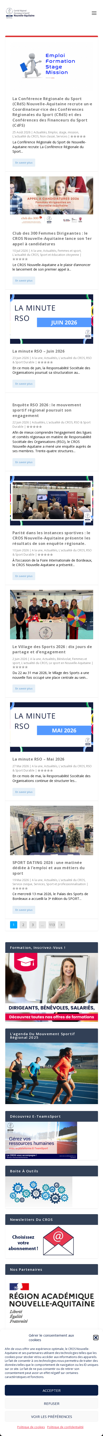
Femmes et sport (69, 251)
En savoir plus (24, 162)
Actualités (40, 132)
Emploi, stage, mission (63, 132)
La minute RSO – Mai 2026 (38, 759)
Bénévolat (64, 659)
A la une (36, 251)
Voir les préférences (51, 1416)
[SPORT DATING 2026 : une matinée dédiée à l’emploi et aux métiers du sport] (51, 830)
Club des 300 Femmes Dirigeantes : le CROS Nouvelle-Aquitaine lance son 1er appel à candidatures (52, 239)
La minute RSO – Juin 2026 (38, 351)
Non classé (47, 136)
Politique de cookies (31, 1427)
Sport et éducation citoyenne (59, 255)
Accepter (52, 1390)
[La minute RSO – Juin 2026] (51, 319)
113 (52, 924)
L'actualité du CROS (25, 136)
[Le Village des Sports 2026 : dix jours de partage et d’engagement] (51, 614)
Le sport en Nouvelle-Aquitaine (70, 663)
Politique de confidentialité (65, 1427)
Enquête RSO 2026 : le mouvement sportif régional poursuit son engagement (46, 410)
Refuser (51, 1403)
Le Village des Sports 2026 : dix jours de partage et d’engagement (52, 649)
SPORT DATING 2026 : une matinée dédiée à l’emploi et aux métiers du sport (48, 868)
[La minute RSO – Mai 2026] (51, 727)
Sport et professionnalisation (66, 884)
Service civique (22, 884)
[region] (51, 1302)
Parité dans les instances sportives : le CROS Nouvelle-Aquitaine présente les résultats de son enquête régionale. (51, 538)
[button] (95, 1337)
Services (61, 136)
